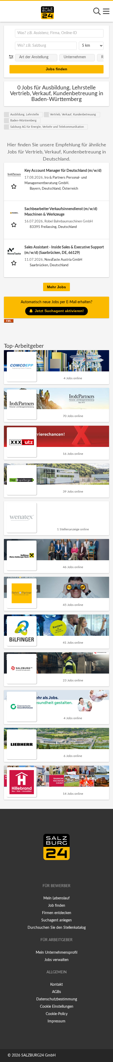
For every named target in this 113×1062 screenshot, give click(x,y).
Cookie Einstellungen (56, 1006)
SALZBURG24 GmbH (38, 1055)
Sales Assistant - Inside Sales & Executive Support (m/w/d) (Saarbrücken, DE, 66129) (64, 250)
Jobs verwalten (56, 960)
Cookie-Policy (57, 1014)
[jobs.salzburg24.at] (47, 12)
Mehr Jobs (56, 287)
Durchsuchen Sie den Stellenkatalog (57, 928)
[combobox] (59, 33)
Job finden (56, 906)
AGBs (56, 992)
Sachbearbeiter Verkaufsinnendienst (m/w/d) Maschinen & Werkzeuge (60, 211)
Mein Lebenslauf (56, 898)
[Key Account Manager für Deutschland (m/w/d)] (14, 174)
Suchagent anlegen (56, 920)
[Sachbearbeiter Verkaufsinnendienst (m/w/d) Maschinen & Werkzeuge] (14, 213)
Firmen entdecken (56, 913)
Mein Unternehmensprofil (56, 952)
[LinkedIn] (62, 871)
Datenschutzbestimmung (56, 999)
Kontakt (56, 984)
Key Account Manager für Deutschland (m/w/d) (62, 171)
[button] (12, 57)
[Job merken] (14, 186)
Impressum (56, 1021)
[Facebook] (54, 871)
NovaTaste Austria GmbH (63, 259)
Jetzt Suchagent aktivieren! (59, 311)
